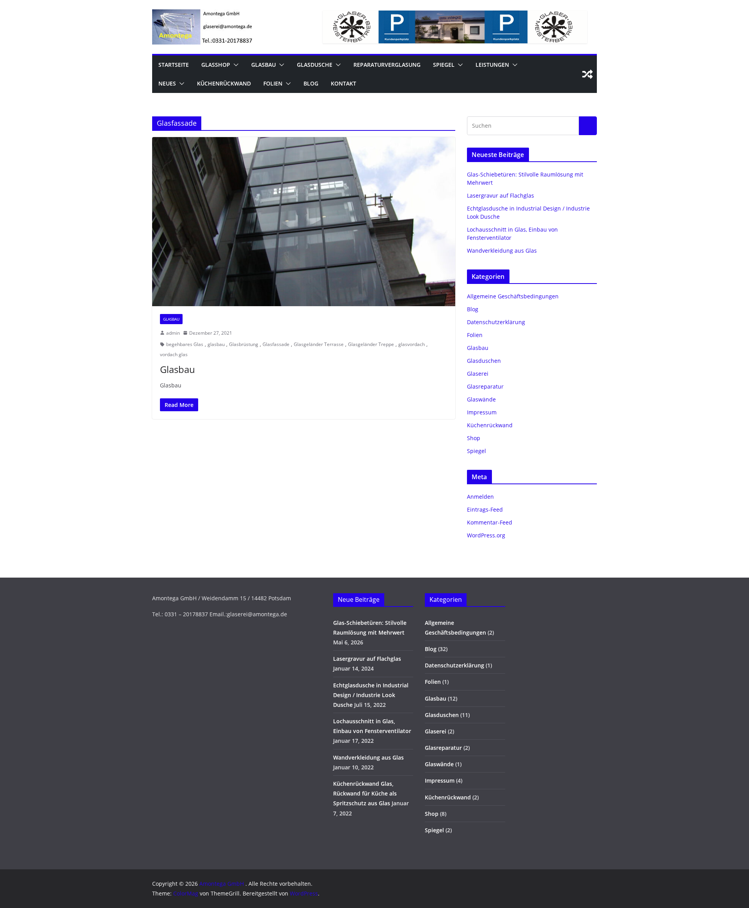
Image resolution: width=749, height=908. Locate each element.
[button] (234, 64)
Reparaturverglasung (387, 64)
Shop (473, 438)
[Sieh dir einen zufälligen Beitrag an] (587, 74)
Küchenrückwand (224, 83)
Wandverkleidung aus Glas (502, 250)
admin (173, 333)
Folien (272, 83)
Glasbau (263, 64)
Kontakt (343, 83)
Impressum (482, 412)
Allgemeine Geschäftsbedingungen (513, 296)
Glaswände (481, 399)
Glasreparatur (485, 386)
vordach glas (174, 354)
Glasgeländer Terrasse (319, 344)
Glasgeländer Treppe (371, 344)
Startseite (173, 64)
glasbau (216, 344)
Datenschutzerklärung (496, 322)
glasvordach (411, 344)
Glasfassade (276, 344)
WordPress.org (486, 535)
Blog (311, 83)
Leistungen (492, 64)
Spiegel (443, 64)
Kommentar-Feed (489, 522)
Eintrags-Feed (485, 509)
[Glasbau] (303, 221)
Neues (167, 83)
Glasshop (215, 64)
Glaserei (477, 373)
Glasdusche (314, 64)
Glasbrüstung (243, 344)
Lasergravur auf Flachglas (500, 195)
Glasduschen (484, 360)
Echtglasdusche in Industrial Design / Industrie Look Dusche (370, 694)
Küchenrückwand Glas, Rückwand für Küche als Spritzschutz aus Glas (365, 793)
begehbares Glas (184, 344)
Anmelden (480, 496)
